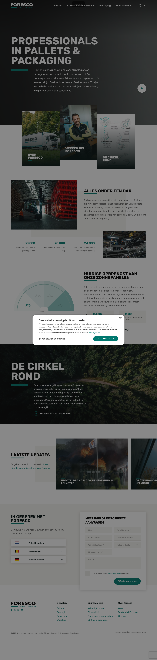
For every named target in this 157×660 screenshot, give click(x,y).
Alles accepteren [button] (106, 339)
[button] (52, 339)
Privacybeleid (94, 332)
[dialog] (78, 330)
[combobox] (120, 318)
